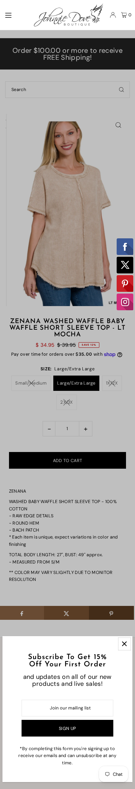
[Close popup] (124, 644)
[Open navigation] (16, 14)
